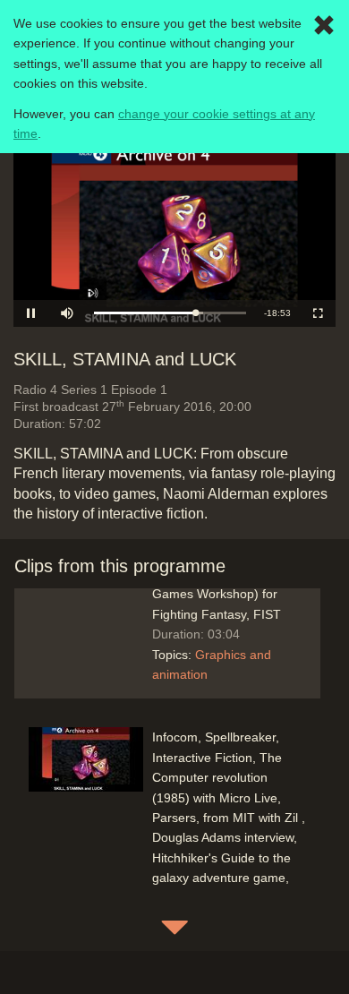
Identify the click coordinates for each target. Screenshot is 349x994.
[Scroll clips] (174, 927)
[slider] (170, 313)
